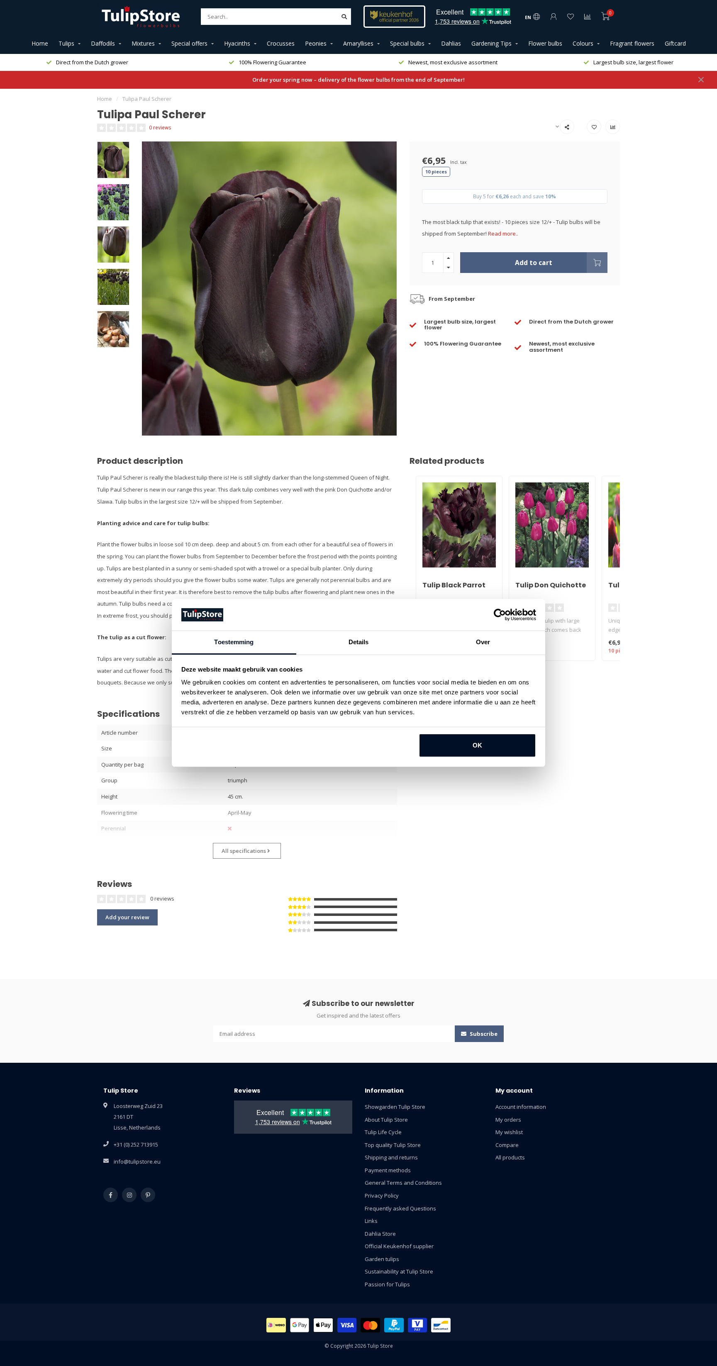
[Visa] (347, 1325)
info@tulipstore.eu (137, 1161)
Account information (520, 1106)
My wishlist (509, 1132)
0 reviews (160, 127)
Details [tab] (359, 641)
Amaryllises (358, 43)
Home (40, 43)
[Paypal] (394, 1325)
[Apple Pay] (323, 1325)
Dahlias (451, 43)
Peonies (316, 43)
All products (510, 1157)
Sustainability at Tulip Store (399, 1271)
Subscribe (483, 1033)
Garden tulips (382, 1259)
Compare (507, 1145)
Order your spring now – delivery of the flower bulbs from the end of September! (358, 79)
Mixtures (143, 43)
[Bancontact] (441, 1325)
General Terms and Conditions (403, 1182)
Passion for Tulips (387, 1284)
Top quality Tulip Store (393, 1145)
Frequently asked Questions (400, 1208)
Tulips (66, 43)
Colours (583, 43)
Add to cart (533, 262)
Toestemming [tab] (234, 641)
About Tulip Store (386, 1119)
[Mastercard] (370, 1325)
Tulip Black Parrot (453, 585)
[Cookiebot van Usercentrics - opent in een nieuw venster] (499, 615)
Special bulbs (407, 43)
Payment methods (388, 1170)
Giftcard (675, 43)
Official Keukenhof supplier (399, 1246)
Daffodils (103, 43)
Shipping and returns (391, 1157)
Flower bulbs (545, 43)
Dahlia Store (380, 1233)
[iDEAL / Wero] (276, 1325)
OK (477, 745)
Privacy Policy (382, 1195)
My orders (508, 1119)
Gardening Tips (491, 43)
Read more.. (503, 233)
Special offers (189, 43)
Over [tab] (483, 641)
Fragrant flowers (632, 43)
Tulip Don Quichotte (550, 585)
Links (371, 1221)
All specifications (244, 851)
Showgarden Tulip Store (395, 1106)
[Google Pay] (300, 1325)
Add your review (127, 917)
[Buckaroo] (417, 1325)
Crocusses (281, 43)
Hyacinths (237, 43)
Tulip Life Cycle (383, 1132)
